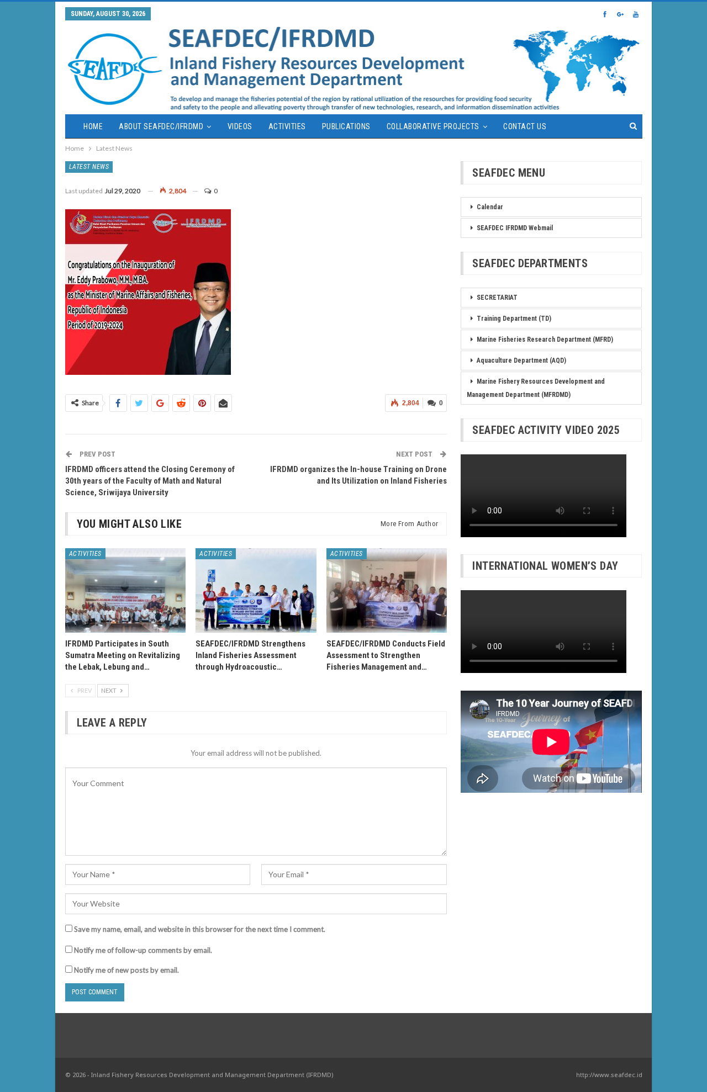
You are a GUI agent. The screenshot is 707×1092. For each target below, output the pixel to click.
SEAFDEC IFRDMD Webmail (515, 228)
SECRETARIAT (497, 297)
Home (93, 126)
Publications (346, 126)
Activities (287, 126)
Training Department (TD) (514, 318)
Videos (240, 126)
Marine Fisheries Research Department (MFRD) (545, 339)
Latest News (89, 167)
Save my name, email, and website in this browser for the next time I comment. (199, 929)
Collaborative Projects (433, 126)
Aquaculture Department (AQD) (521, 360)
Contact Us (524, 126)
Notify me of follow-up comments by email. (143, 950)
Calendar (490, 207)
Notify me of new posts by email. (126, 970)
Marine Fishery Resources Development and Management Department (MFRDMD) (536, 388)
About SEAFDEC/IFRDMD (161, 126)
